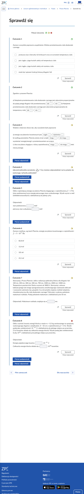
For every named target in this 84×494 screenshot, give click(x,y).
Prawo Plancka (64, 8)
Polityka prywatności (9, 480)
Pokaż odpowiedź (21, 160)
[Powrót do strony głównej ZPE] (4, 2)
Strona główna (14, 8)
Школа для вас (7, 490)
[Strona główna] (11, 468)
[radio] (44, 241)
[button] (68, 2)
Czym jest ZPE (7, 483)
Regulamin (5, 473)
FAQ (65, 2)
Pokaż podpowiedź (22, 177)
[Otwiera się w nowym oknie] (49, 487)
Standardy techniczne (9, 486)
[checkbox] (44, 55)
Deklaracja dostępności (10, 476)
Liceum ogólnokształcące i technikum (35, 8)
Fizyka (53, 8)
